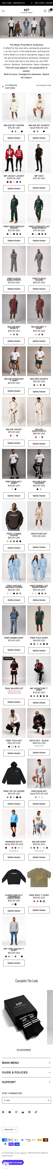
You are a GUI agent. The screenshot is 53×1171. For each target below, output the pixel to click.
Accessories (24, 1050)
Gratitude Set (39, 533)
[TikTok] (38, 1112)
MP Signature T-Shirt (39, 689)
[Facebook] (5, 1112)
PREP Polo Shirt (39, 638)
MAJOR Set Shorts (39, 125)
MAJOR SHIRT (39, 842)
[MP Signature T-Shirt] (39, 671)
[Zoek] (45, 11)
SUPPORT (9, 1082)
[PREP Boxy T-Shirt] (39, 877)
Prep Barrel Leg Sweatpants (39, 586)
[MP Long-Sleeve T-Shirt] (14, 931)
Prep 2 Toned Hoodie (14, 534)
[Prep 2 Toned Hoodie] (14, 516)
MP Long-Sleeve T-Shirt (14, 949)
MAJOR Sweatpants (39, 430)
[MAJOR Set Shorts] (39, 108)
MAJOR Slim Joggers (39, 482)
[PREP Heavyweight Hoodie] (14, 209)
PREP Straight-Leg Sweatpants (39, 227)
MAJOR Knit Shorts (14, 327)
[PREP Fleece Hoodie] (39, 261)
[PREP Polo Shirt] (39, 620)
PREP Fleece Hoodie (39, 279)
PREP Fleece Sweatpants (14, 279)
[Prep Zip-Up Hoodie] (14, 773)
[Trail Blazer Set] (14, 671)
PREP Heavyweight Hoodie (14, 227)
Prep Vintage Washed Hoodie (14, 586)
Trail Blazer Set (14, 688)
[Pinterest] (31, 1112)
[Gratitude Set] (39, 516)
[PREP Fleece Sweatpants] (14, 261)
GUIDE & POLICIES (15, 1072)
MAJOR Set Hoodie (14, 125)
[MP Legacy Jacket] (14, 158)
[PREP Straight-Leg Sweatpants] (39, 209)
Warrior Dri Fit (14, 842)
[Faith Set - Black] (39, 723)
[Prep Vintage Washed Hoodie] (14, 568)
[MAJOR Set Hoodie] (14, 108)
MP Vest (39, 176)
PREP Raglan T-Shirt (14, 482)
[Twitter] (12, 1112)
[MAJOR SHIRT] (39, 824)
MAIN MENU (10, 1062)
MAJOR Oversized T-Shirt (14, 379)
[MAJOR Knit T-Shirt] (39, 309)
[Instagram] (18, 1112)
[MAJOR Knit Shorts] (14, 309)
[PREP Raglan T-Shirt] (14, 464)
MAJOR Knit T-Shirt (39, 327)
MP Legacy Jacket (14, 176)
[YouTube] (25, 1112)
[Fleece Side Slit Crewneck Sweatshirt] (14, 877)
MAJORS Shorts (39, 379)
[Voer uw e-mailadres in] (48, 1100)
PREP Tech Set (14, 740)
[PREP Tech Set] (14, 723)
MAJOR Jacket (14, 429)
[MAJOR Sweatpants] (39, 412)
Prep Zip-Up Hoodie (13, 791)
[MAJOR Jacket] (14, 412)
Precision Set (39, 791)
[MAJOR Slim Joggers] (39, 464)
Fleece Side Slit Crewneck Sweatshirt (14, 896)
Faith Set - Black (39, 740)
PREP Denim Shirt (14, 638)
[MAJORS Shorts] (39, 361)
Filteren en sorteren (11, 86)
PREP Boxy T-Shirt (39, 895)
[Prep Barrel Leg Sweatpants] (39, 568)
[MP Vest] (39, 158)
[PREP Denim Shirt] (14, 620)
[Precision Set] (39, 773)
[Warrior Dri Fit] (14, 824)
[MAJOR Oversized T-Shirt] (14, 361)
